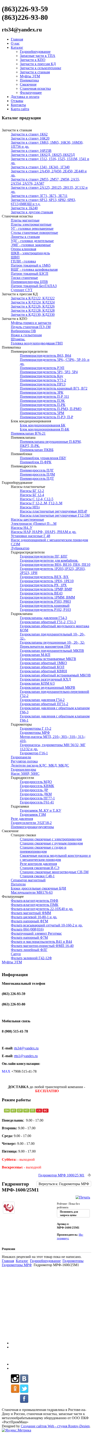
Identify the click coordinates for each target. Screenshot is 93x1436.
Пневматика (29, 80)
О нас (15, 43)
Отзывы (17, 101)
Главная (17, 39)
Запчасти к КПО (32, 60)
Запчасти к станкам (35, 72)
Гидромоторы (73, 1261)
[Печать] (83, 1197)
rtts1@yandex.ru (26, 1056)
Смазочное (28, 84)
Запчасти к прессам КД (38, 64)
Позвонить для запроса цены (69, 1213)
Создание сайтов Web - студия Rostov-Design (55, 1426)
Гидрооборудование (35, 52)
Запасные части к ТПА (37, 56)
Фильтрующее (31, 92)
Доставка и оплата (25, 97)
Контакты (18, 105)
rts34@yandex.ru (26, 1048)
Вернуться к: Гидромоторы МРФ (64, 1184)
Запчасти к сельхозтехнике (40, 68)
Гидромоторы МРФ (17, 1265)
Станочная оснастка (35, 88)
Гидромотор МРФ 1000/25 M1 (61, 1175)
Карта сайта (20, 109)
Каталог (17, 47)
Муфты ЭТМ (30, 76)
